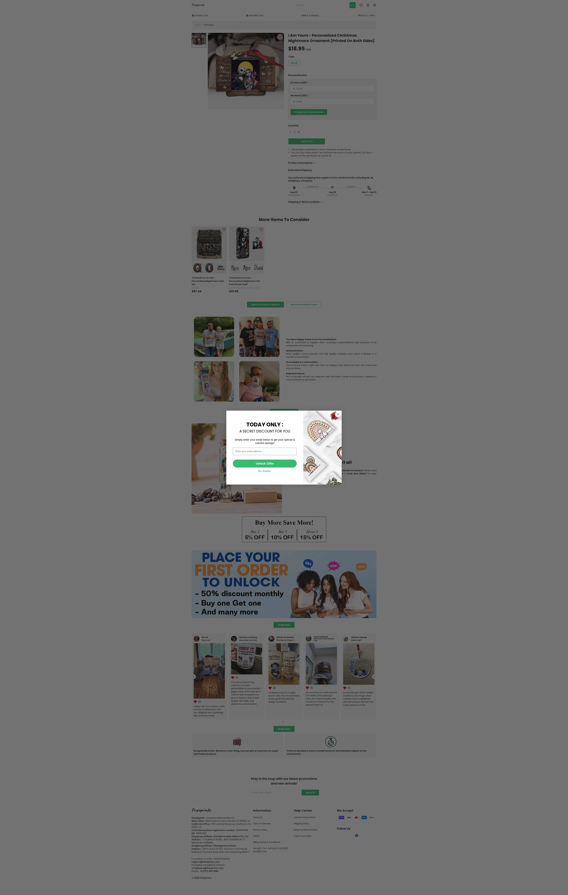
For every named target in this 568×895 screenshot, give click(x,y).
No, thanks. (264, 471)
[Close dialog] (338, 414)
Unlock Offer (265, 463)
